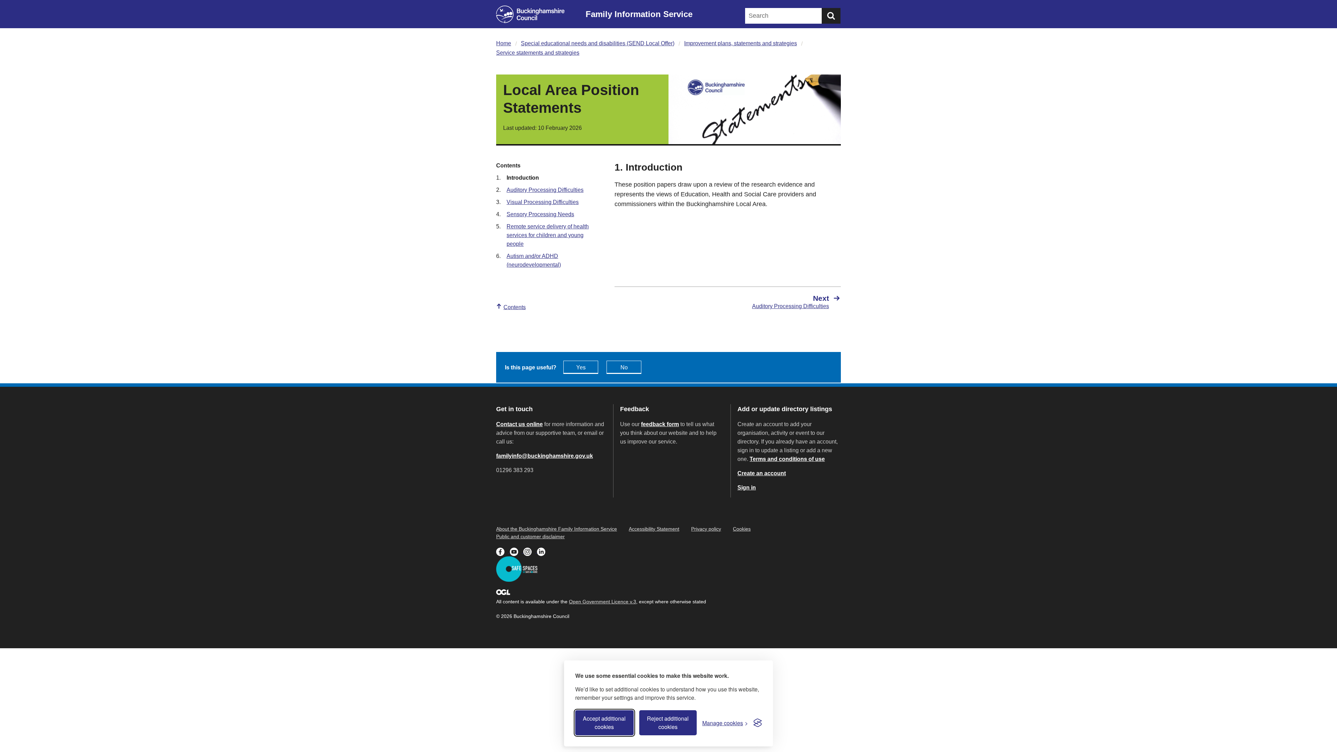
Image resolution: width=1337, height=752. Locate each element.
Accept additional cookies (604, 722)
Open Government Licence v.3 (602, 601)
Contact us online (519, 424)
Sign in (746, 488)
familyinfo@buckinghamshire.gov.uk (544, 456)
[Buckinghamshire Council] (530, 14)
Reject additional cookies (668, 722)
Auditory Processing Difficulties (545, 190)
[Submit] (831, 16)
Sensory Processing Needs (540, 214)
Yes (581, 367)
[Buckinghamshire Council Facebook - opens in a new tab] (503, 551)
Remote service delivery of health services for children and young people (548, 235)
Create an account (761, 473)
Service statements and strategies (537, 53)
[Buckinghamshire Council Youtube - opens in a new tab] (516, 551)
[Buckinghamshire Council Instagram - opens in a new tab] (530, 551)
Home (503, 43)
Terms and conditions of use (787, 459)
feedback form (660, 424)
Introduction (523, 178)
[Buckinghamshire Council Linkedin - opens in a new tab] (543, 551)
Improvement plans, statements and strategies (740, 43)
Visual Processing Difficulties (543, 202)
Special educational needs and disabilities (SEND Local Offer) (597, 43)
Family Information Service (639, 14)
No (624, 367)
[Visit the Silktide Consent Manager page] (757, 723)
